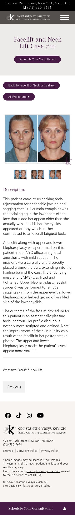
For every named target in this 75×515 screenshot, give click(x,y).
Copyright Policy (27, 451)
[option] (37, 139)
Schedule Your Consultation (37, 59)
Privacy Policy (50, 451)
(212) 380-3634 (38, 7)
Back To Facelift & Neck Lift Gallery (31, 85)
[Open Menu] (65, 17)
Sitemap (8, 451)
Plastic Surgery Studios (36, 485)
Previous (14, 386)
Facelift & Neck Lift (30, 370)
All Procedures (18, 97)
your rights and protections (43, 471)
